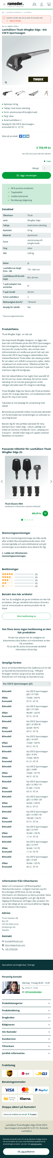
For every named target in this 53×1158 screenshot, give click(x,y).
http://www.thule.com (15, 945)
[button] (41, 4)
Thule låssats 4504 (14, 503)
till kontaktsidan (33, 992)
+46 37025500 (11, 949)
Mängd (35, 168)
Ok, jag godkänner (26, 1151)
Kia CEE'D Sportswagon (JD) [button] (18, 683)
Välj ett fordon (15, 21)
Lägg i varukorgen (28, 175)
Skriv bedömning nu (26, 616)
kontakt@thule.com (14, 941)
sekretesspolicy (36, 1144)
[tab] (7, 93)
